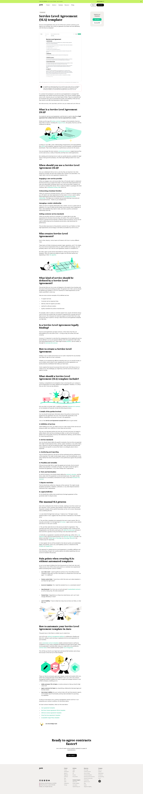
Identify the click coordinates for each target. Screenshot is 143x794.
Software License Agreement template (51, 712)
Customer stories (87, 771)
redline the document (69, 530)
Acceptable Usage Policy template (50, 717)
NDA (59, 187)
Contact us (100, 774)
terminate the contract (51, 343)
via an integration (68, 647)
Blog (85, 783)
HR (73, 773)
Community (86, 779)
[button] (48, 5)
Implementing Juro (76, 786)
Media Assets (100, 773)
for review (63, 522)
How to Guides (87, 773)
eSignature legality (87, 786)
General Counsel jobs (88, 778)
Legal (74, 769)
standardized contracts (74, 589)
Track (65, 781)
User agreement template (48, 707)
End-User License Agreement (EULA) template (53, 710)
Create (65, 769)
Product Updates (76, 783)
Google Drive (48, 546)
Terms (99, 778)
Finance (74, 774)
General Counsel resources (89, 776)
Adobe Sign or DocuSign (55, 538)
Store (65, 779)
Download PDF (97, 22)
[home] (41, 5)
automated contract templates (50, 643)
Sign (65, 778)
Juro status (75, 785)
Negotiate (66, 774)
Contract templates (88, 774)
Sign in (93, 4)
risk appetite (52, 254)
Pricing (72, 5)
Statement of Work (53, 187)
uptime (43, 146)
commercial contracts (64, 151)
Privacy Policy (101, 776)
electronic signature (68, 536)
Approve (65, 773)
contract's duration (71, 474)
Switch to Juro (87, 781)
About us (100, 769)
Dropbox (41, 546)
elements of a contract (74, 406)
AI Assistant (66, 771)
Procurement (75, 776)
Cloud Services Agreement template (50, 715)
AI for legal (86, 769)
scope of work (61, 122)
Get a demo (100, 4)
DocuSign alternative (69, 538)
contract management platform (55, 636)
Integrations (66, 783)
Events (85, 785)
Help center (75, 781)
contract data (42, 647)
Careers (99, 771)
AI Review (66, 776)
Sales (74, 771)
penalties (68, 341)
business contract (55, 121)
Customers (61, 5)
